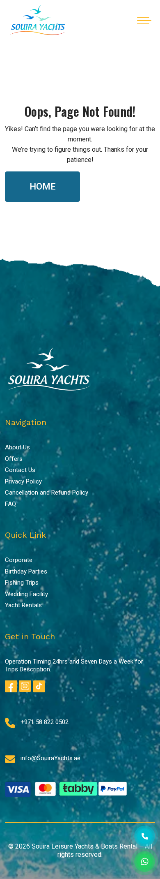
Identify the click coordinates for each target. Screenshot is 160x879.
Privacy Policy (23, 481)
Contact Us (20, 470)
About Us (17, 447)
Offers (14, 459)
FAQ (10, 504)
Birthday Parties (26, 571)
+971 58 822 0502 (45, 722)
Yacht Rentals (23, 605)
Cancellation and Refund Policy (46, 492)
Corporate (18, 560)
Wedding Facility (26, 594)
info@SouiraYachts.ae (50, 758)
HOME (43, 186)
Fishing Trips (22, 582)
